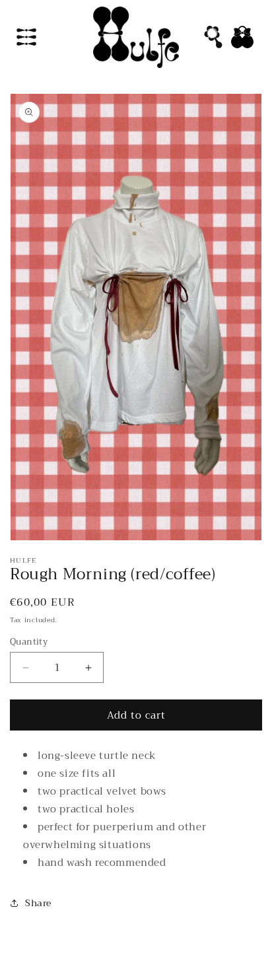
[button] (26, 37)
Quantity (29, 642)
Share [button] (38, 903)
